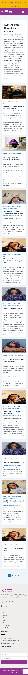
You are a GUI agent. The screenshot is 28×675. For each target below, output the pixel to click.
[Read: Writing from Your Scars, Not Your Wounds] (14, 397)
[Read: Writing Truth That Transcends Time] (14, 534)
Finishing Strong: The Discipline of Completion (11, 158)
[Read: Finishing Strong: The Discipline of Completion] (14, 143)
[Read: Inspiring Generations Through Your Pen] (14, 487)
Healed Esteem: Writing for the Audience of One (13, 360)
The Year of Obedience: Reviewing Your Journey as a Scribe (13, 260)
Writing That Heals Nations (12, 308)
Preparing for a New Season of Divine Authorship (13, 107)
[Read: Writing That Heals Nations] (14, 294)
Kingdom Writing (7, 101)
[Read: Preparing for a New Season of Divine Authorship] (14, 92)
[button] (23, 12)
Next (14, 578)
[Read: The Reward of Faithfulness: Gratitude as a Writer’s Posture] (14, 197)
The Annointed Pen (12, 155)
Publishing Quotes (16, 153)
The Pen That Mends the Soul (13, 462)
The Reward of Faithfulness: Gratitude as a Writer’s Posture (13, 212)
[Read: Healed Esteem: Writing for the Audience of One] (14, 345)
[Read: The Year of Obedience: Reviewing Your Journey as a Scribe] (14, 244)
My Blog (14, 303)
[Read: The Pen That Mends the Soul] (14, 448)
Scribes (14, 101)
